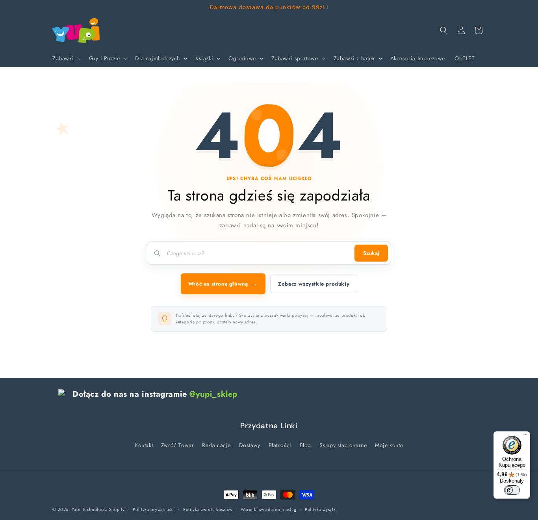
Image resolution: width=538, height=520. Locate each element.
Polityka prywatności (154, 509)
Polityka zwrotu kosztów (207, 509)
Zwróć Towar (177, 445)
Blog (305, 445)
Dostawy (249, 445)
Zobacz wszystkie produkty (313, 284)
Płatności (280, 445)
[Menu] (525, 436)
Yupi (76, 509)
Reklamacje (216, 445)
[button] (66, 58)
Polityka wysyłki (321, 509)
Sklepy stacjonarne (343, 445)
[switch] (512, 490)
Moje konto (389, 445)
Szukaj (371, 253)
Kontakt (144, 445)
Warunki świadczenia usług (269, 509)
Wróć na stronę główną (223, 283)
